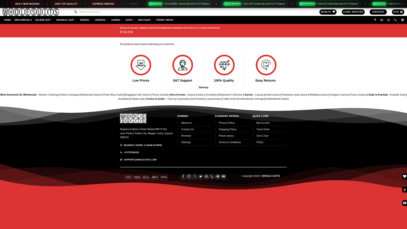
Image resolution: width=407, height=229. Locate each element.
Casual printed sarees (267, 94)
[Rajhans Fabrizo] (375, 20)
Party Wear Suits (112, 94)
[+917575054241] (396, 20)
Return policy (226, 135)
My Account (262, 122)
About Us (186, 122)
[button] (353, 12)
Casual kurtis (213, 98)
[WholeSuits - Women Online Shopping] (34, 12)
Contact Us (187, 129)
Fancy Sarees (358, 94)
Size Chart (262, 135)
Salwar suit (43, 20)
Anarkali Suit (65, 20)
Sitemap (203, 87)
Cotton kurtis (229, 98)
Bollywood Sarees (91, 94)
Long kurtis (183, 98)
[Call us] (212, 176)
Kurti (129, 20)
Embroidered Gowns (277, 98)
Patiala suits (138, 98)
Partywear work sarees (294, 94)
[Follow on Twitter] (200, 176)
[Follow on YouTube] (223, 176)
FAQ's (259, 142)
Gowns (115, 20)
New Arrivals (23, 20)
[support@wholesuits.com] (382, 20)
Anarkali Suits (398, 94)
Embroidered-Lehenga (251, 98)
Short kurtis (197, 98)
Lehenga (100, 20)
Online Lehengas (69, 94)
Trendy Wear (164, 20)
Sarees (84, 20)
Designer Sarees (339, 94)
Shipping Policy (228, 129)
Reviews (186, 135)
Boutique (144, 20)
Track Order (263, 129)
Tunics (171, 98)
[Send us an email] (206, 176)
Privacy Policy (227, 122)
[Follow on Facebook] (183, 176)
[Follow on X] (194, 176)
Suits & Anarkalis (207, 94)
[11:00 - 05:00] (389, 20)
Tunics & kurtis (160, 94)
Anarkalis (123, 98)
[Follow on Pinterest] (218, 176)
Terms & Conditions (230, 142)
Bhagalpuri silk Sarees (137, 94)
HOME (7, 20)
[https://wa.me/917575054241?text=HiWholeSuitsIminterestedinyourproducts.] (403, 20)
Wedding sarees (318, 94)
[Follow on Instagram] (189, 176)
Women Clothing (48, 94)
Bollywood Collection (231, 94)
